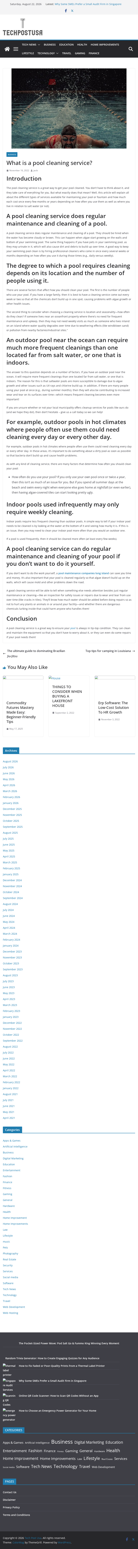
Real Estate (9, 1259)
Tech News (29, 44)
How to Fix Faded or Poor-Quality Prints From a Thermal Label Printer (62, 1366)
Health (82, 44)
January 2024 (11, 945)
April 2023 (9, 999)
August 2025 (10, 832)
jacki (35, 170)
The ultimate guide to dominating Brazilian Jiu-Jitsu (36, 653)
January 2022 (11, 1088)
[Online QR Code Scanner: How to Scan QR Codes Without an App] (9, 1400)
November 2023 (12, 957)
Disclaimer (9, 1499)
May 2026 (8, 779)
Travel (66, 53)
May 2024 (8, 921)
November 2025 (12, 815)
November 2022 (12, 1028)
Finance (94, 53)
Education (66, 44)
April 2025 (9, 856)
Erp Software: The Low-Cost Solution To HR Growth (113, 707)
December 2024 (12, 880)
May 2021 (8, 1112)
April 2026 (9, 785)
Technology (46, 53)
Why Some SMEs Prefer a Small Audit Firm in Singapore (88, 4)
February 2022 (11, 1082)
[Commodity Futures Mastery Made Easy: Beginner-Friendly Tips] (23, 678)
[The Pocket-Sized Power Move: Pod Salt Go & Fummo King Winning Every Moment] (9, 1348)
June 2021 (9, 1106)
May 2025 (8, 850)
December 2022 (12, 1023)
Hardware (9, 1206)
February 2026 (11, 797)
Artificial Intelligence (15, 1146)
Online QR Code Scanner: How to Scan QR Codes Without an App (58, 1395)
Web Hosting (10, 1313)
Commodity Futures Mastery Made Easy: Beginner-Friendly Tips (21, 712)
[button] (38, 44)
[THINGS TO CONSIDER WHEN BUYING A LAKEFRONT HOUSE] (54, 678)
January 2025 (11, 874)
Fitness (7, 1188)
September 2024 (13, 898)
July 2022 (8, 1052)
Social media (10, 1277)
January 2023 (11, 1017)
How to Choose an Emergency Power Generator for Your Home (57, 1410)
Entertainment (11, 1170)
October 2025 (11, 820)
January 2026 (11, 803)
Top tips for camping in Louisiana (108, 651)
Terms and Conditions (16, 1515)
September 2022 (13, 1040)
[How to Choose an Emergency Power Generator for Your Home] (9, 1415)
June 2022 (9, 1058)
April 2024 (9, 927)
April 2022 (9, 1070)
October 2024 (11, 892)
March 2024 (10, 933)
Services (8, 1271)
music (6, 1241)
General (7, 1200)
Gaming (80, 53)
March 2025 (10, 862)
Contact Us (9, 1492)
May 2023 (8, 993)
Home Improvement (15, 1218)
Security (8, 1265)
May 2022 (8, 1064)
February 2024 (11, 939)
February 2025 (11, 868)
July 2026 (8, 767)
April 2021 (9, 1118)
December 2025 (12, 809)
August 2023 (10, 975)
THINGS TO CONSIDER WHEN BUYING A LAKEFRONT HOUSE (67, 696)
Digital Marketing (13, 1158)
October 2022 (11, 1034)
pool (73, 628)
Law (5, 1229)
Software (8, 1283)
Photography (10, 1253)
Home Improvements (105, 44)
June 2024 (9, 916)
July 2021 (8, 1100)
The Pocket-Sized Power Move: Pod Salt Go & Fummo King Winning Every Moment (69, 1343)
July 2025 (8, 838)
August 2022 (10, 1046)
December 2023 (12, 951)
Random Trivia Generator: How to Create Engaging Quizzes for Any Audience (52, 1358)
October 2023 (11, 963)
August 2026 (10, 761)
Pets (5, 1247)
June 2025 (9, 844)
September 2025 (13, 826)
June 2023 (9, 987)
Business (50, 44)
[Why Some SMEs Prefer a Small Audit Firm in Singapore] (9, 1385)
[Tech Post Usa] (7, 49)
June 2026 (9, 773)
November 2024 (12, 886)
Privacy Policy (11, 1507)
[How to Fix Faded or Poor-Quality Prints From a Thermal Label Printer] (9, 1370)
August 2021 (10, 1094)
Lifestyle (28, 53)
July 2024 (8, 910)
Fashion (7, 1176)
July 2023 (8, 981)
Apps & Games (11, 1140)
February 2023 (11, 1011)
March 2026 (10, 791)
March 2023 (10, 1005)
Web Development (14, 1307)
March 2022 (10, 1076)
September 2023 (13, 969)
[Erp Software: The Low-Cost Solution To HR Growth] (115, 678)
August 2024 (10, 904)
